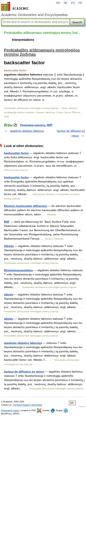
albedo (8, 294)
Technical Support (21, 405)
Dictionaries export (10, 410)
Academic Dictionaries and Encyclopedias (34, 15)
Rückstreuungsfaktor (18, 270)
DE (65, 3)
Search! (77, 22)
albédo (8, 318)
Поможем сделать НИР (36, 125)
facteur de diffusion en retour (24, 371)
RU (58, 3)
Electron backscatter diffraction (25, 206)
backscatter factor (16, 153)
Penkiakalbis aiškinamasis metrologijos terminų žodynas (43, 32)
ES (73, 3)
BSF (7, 221)
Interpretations (23, 39)
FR (80, 3)
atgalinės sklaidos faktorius (27, 130)
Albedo (9, 246)
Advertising (36, 405)
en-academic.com (15, 6)
